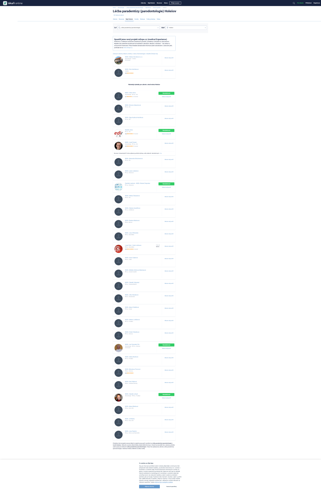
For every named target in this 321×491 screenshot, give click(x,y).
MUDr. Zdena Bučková (131, 357)
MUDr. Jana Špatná (131, 431)
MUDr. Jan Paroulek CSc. (132, 344)
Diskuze (142, 19)
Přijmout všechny (149, 486)
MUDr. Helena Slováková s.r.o (133, 57)
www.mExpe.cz (127, 47)
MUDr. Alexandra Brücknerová (134, 158)
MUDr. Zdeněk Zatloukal (132, 282)
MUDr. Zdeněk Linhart (131, 394)
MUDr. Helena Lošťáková (132, 319)
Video (158, 19)
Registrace (317, 3)
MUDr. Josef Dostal (131, 142)
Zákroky (143, 3)
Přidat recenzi (175, 3)
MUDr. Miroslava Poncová (132, 369)
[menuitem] (143, 3)
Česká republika (157, 7)
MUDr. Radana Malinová (132, 220)
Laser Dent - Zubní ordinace (133, 245)
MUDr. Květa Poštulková (132, 332)
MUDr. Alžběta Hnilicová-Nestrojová (135, 270)
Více (161, 153)
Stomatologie (121, 7)
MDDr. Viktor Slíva (130, 93)
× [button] (158, 28)
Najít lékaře (151, 3)
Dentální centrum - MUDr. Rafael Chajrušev (137, 183)
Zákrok (115, 19)
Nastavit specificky (171, 486)
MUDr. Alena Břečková (131, 406)
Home (114, 7)
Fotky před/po (151, 19)
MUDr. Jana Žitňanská (131, 233)
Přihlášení (309, 3)
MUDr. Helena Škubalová (132, 196)
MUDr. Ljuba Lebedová (131, 171)
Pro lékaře (300, 3)
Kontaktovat (166, 93)
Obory (166, 3)
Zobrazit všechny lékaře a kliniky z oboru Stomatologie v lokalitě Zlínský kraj (135, 54)
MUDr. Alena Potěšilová (132, 307)
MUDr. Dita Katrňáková (132, 69)
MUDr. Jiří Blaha (130, 419)
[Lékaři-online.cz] (12, 3)
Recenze (159, 3)
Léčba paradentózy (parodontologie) (134, 7)
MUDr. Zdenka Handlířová (132, 208)
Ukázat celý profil (169, 57)
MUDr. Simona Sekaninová (133, 105)
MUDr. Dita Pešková (131, 381)
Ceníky (136, 19)
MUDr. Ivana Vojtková (131, 257)
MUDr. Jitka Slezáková (131, 295)
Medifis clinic (129, 130)
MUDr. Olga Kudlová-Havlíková (134, 117)
